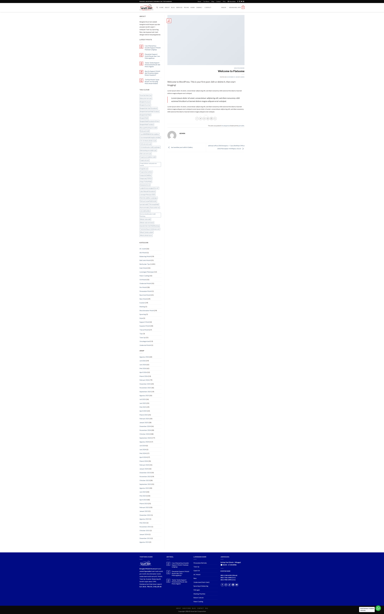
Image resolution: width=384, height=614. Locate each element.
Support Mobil (145, 322)
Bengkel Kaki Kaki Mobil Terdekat (149, 111)
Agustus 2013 (144, 542)
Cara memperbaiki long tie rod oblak (150, 137)
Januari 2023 (144, 511)
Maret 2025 (144, 415)
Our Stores (206, 1)
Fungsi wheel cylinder (146, 172)
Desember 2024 (145, 426)
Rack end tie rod (154, 207)
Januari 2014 (144, 534)
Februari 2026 (144, 380)
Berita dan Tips (145, 264)
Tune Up (142, 337)
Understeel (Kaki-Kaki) (201, 582)
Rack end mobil (144, 207)
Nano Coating (144, 276)
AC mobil (143, 249)
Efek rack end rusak (145, 153)
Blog (213, 1)
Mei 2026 (143, 368)
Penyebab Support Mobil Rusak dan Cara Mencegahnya (152, 56)
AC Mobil (197, 574)
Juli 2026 (143, 361)
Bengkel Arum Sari (145, 105)
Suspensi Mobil (145, 326)
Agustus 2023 (144, 488)
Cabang (199, 7)
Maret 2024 (144, 461)
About (199, 1)
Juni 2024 (143, 449)
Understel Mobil (145, 345)
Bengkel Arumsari (145, 102)
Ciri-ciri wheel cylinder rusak (148, 141)
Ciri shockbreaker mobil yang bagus (150, 147)
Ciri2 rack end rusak (145, 144)
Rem (195, 578)
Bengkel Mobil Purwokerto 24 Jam (149, 121)
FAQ (224, 1)
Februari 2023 (144, 507)
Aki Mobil (143, 253)
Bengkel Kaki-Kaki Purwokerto (148, 108)
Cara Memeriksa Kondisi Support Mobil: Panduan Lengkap (153, 47)
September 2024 (145, 438)
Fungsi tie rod (144, 169)
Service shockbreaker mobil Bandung (148, 215)
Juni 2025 (143, 403)
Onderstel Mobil (145, 283)
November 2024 (145, 430)
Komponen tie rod (145, 185)
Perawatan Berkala (200, 563)
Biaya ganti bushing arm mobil (148, 127)
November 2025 (145, 388)
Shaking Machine (199, 594)
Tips (141, 333)
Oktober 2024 (145, 434)
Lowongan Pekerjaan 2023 (147, 194)
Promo (186, 7)
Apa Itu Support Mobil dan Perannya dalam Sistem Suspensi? (152, 73)
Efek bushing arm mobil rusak (148, 150)
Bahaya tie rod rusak (146, 98)
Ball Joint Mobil (145, 260)
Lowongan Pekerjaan (147, 272)
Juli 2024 (143, 445)
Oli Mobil (143, 279)
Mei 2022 (143, 523)
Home (161, 7)
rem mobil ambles (145, 211)
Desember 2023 (145, 473)
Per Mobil (143, 287)
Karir (192, 7)
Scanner (142, 303)
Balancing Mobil (145, 256)
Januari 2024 (144, 469)
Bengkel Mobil (144, 118)
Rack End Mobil (145, 295)
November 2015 (145, 527)
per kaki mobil (144, 204)
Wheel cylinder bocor (146, 235)
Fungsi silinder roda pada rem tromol (148, 164)
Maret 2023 (144, 503)
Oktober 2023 (145, 480)
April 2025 (143, 411)
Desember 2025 (145, 384)
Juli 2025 (143, 399)
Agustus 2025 (144, 395)
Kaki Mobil (143, 268)
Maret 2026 (144, 376)
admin (242, 77)
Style (141, 318)
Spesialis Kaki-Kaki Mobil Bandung (149, 226)
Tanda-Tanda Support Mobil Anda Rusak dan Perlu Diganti (152, 64)
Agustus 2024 (144, 442)
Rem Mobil (143, 299)
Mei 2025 (143, 407)
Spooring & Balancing (201, 586)
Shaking (142, 307)
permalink (241, 125)
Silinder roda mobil (145, 219)
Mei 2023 (143, 496)
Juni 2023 (143, 492)
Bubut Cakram (199, 597)
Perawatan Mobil (146, 291)
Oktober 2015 (145, 530)
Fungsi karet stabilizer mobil (148, 157)
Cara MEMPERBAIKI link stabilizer (149, 134)
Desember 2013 (145, 538)
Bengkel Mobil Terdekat (147, 124)
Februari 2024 (144, 465)
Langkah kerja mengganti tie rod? (149, 188)
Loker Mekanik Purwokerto (147, 191)
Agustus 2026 (144, 357)
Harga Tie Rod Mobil (146, 181)
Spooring (143, 314)
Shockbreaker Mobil (147, 310)
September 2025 (145, 391)
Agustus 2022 (144, 519)
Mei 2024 (143, 453)
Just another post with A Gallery (182, 147)
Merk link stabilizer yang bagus (148, 198)
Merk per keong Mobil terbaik (148, 201)
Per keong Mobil (154, 204)
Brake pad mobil (144, 131)
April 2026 (143, 372)
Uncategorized (145, 341)
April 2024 (143, 457)
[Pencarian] (157, 7)
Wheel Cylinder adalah (146, 232)
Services (179, 7)
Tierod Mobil (144, 330)
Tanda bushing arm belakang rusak (150, 229)
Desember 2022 (145, 515)
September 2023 (145, 484)
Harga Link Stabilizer (145, 175)
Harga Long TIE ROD (146, 178)
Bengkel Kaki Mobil (145, 115)
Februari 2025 (144, 419)
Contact (218, 1)
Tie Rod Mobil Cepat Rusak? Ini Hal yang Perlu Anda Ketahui (152, 81)
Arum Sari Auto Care (146, 95)
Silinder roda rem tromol (147, 222)
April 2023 (143, 500)
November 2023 (145, 476)
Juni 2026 (143, 365)
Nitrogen (197, 590)
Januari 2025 (144, 422)
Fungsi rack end (144, 160)
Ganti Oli (197, 571)
